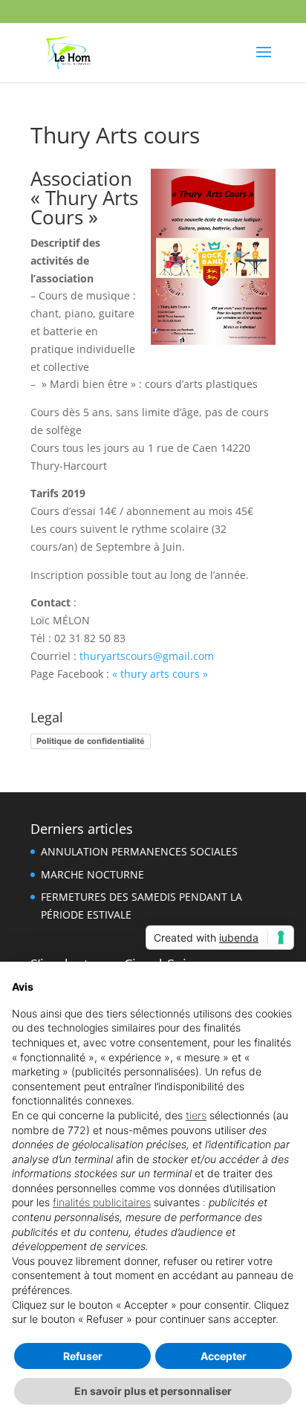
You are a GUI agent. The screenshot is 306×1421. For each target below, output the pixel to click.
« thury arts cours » (158, 674)
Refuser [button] (82, 1356)
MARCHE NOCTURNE (92, 874)
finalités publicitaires (102, 1202)
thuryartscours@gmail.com (146, 656)
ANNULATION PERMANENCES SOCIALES (139, 851)
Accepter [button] (224, 1356)
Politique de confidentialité (90, 741)
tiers (196, 1115)
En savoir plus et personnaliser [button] (153, 1391)
